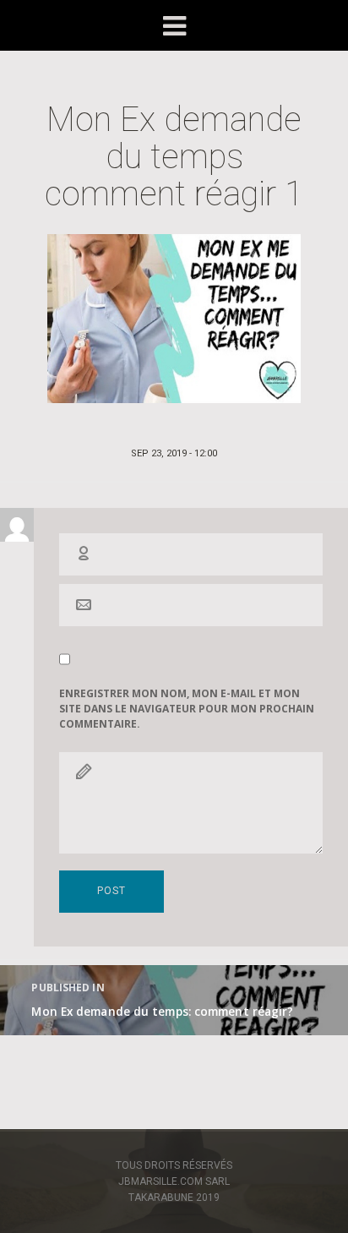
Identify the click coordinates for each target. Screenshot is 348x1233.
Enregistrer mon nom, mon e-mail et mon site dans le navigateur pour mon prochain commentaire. (186, 708)
